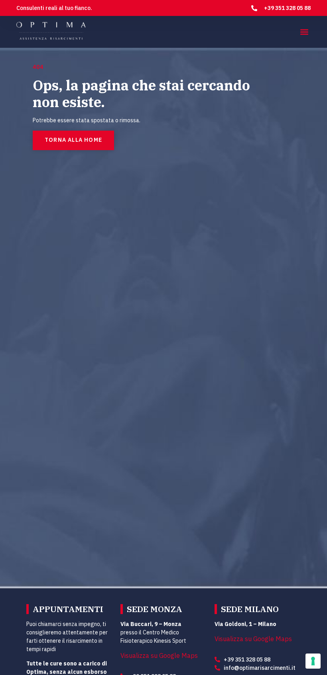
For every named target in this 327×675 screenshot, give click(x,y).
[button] (304, 32)
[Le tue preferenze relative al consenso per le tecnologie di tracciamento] (313, 661)
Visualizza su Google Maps (159, 656)
